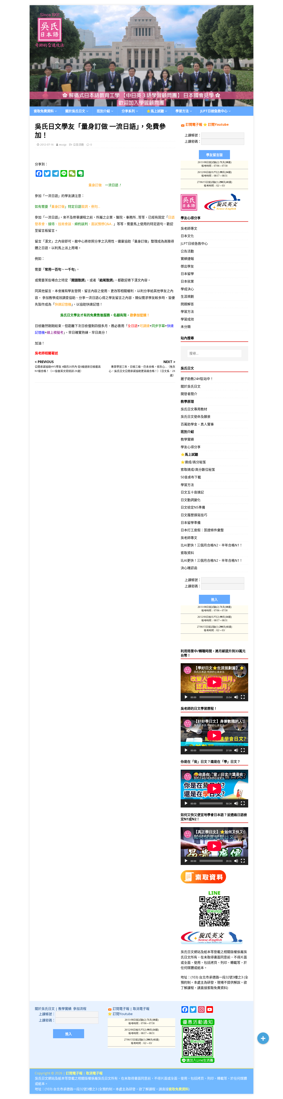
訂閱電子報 (194, 124)
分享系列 (128, 111)
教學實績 (187, 439)
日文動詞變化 (191, 500)
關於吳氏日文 (75, 111)
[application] (214, 682)
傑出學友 (187, 266)
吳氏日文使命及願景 (195, 416)
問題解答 (187, 304)
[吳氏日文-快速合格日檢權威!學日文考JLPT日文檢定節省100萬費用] (141, 103)
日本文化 (187, 236)
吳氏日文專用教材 (194, 409)
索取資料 (187, 553)
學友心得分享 (191, 447)
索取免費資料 (44, 111)
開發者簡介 (189, 394)
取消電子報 (141, 1008)
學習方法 (187, 311)
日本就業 (187, 281)
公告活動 (78, 144)
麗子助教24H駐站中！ (197, 378)
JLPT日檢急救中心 (213, 111)
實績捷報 (187, 258)
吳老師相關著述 (46, 353)
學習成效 (187, 319)
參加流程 (79, 1008)
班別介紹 (103, 111)
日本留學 (187, 273)
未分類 (186, 326)
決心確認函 (189, 568)
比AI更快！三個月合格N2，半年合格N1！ (212, 545)
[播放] (186, 697)
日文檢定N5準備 (193, 507)
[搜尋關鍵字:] (214, 353)
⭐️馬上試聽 (155, 111)
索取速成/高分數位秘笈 (198, 469)
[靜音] (236, 697)
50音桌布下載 (191, 477)
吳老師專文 (189, 228)
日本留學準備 (191, 522)
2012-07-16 (46, 144)
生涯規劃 (187, 296)
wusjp (63, 144)
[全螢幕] (243, 697)
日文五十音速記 (192, 492)
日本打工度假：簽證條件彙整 (202, 530)
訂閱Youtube (218, 124)
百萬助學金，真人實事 (197, 424)
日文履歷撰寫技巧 (194, 515)
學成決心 (187, 289)
